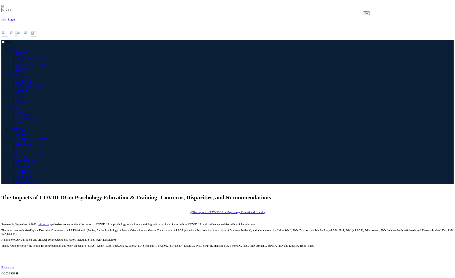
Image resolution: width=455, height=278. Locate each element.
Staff (18, 54)
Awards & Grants (18, 93)
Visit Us (20, 70)
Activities (21, 150)
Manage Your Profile (27, 182)
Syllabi (19, 147)
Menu (9, 42)
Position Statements (27, 118)
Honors (20, 99)
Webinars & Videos (27, 125)
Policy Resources (25, 121)
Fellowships (22, 102)
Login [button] (11, 19)
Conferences (16, 128)
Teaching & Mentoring (21, 141)
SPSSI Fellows (24, 176)
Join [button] (3, 19)
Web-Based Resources (28, 144)
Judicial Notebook (26, 89)
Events (19, 112)
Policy (12, 105)
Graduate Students (26, 166)
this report (43, 224)
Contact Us (22, 67)
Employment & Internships (31, 64)
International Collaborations (31, 137)
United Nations (24, 115)
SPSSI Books (23, 80)
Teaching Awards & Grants (31, 153)
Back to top (7, 267)
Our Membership (18, 157)
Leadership (22, 51)
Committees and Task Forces (32, 57)
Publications (15, 73)
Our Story (14, 48)
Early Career (23, 163)
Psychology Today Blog (29, 86)
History (20, 60)
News (19, 109)
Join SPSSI (22, 179)
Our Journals (23, 76)
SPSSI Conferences (27, 131)
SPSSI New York (25, 173)
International (23, 169)
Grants (19, 96)
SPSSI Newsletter (26, 83)
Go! (366, 13)
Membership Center (27, 160)
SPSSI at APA (24, 134)
